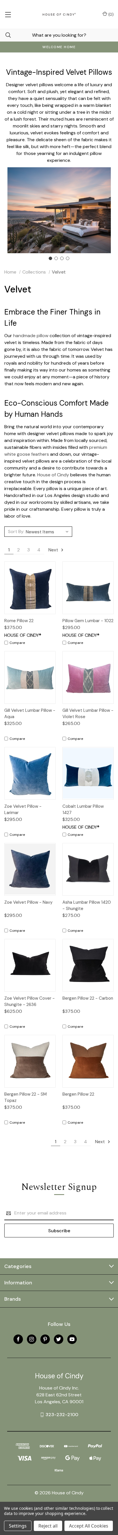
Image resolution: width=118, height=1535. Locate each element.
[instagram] (31, 1339)
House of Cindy (53, 475)
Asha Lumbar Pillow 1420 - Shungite (86, 905)
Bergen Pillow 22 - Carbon (87, 998)
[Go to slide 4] (67, 258)
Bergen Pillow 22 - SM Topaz (25, 1097)
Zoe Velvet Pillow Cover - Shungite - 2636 (29, 1001)
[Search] (5, 35)
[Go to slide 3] (62, 258)
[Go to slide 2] (56, 258)
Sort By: (16, 531)
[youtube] (72, 1339)
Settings (18, 1526)
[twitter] (58, 1339)
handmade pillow (30, 336)
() (110, 14)
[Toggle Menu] (8, 14)
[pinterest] (45, 1339)
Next (53, 550)
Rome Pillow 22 (19, 621)
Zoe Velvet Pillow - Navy (28, 902)
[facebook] (18, 1339)
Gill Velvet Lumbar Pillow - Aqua (29, 713)
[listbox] (48, 531)
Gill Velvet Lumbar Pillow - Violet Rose (87, 713)
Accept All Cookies (88, 1526)
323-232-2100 (62, 1415)
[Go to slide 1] (50, 258)
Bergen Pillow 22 (78, 1094)
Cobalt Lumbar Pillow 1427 (83, 809)
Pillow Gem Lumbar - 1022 (87, 621)
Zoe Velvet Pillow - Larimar (23, 809)
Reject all (48, 1526)
